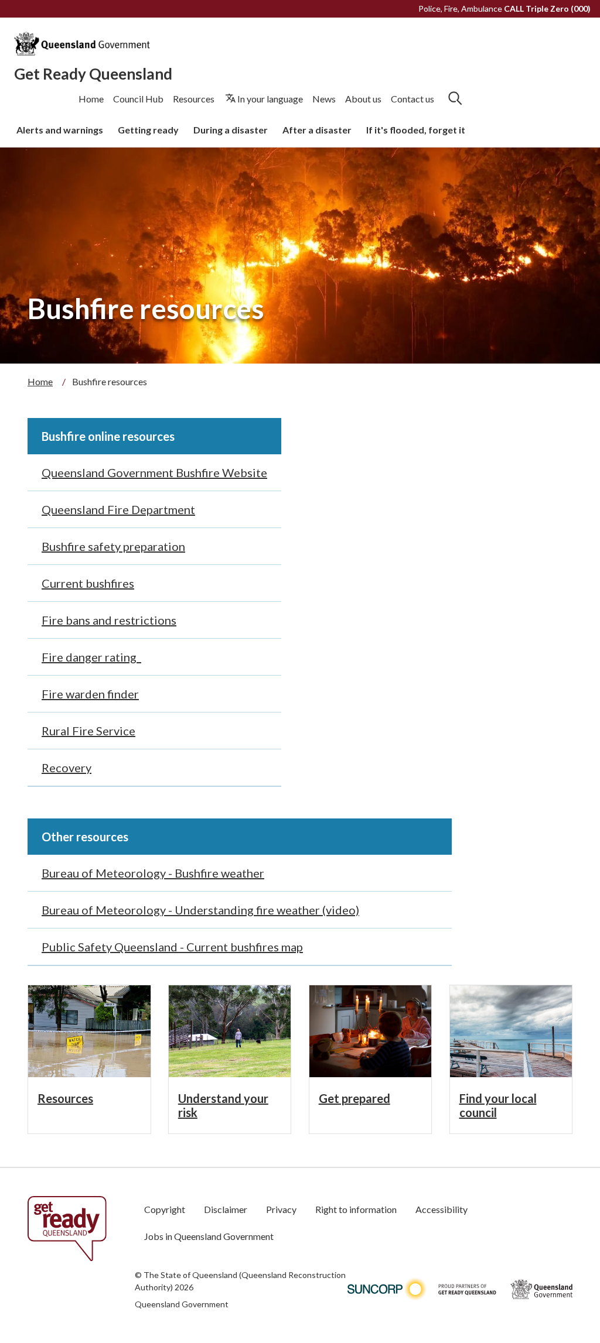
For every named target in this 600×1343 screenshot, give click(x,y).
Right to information (356, 1209)
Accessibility (441, 1209)
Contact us (412, 98)
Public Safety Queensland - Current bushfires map (172, 947)
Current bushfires (88, 583)
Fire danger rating (91, 657)
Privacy (281, 1209)
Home (91, 98)
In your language (270, 98)
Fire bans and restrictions (109, 620)
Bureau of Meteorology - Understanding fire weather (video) (200, 910)
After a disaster (317, 129)
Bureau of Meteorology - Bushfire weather (153, 873)
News (324, 98)
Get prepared (354, 1098)
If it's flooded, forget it (415, 129)
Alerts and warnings (59, 129)
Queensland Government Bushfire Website (154, 472)
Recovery (66, 767)
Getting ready (148, 129)
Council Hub (138, 98)
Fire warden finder (90, 694)
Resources (193, 98)
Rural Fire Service (88, 731)
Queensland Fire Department (118, 509)
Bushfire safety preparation (113, 546)
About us (363, 98)
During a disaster (230, 129)
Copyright (164, 1209)
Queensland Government (182, 1304)
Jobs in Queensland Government (209, 1236)
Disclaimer (225, 1209)
